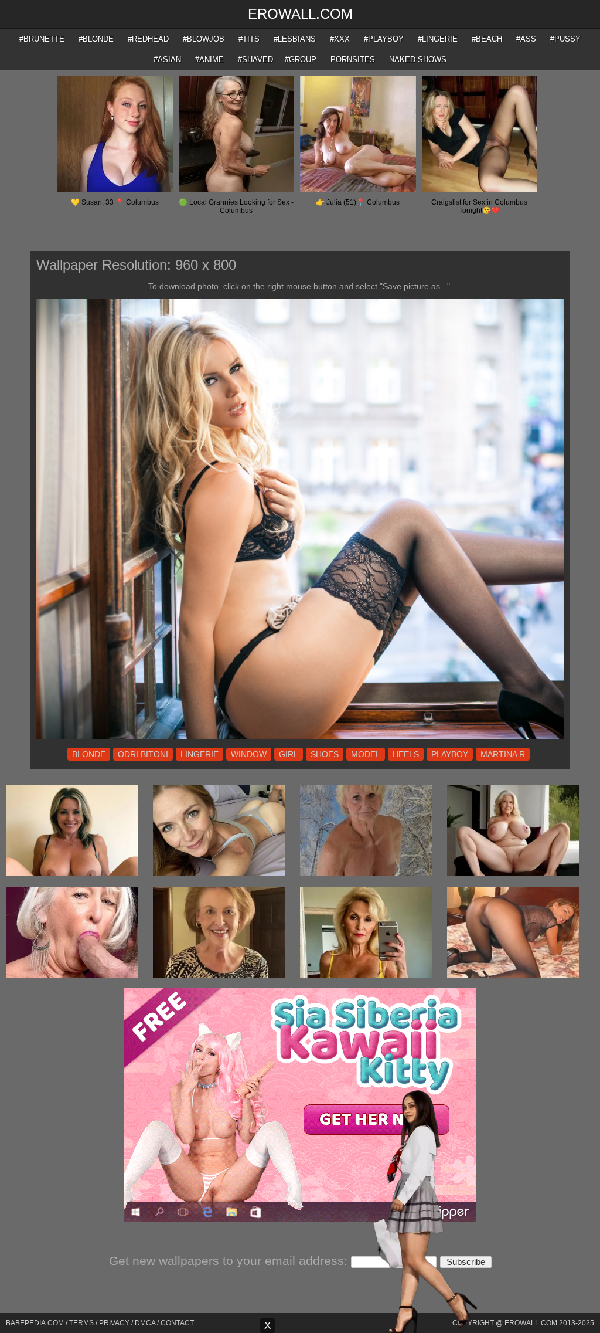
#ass (526, 39)
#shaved (255, 59)
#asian (167, 59)
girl (288, 754)
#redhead (148, 39)
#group (300, 59)
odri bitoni (143, 754)
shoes (325, 754)
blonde (88, 754)
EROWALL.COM (300, 14)
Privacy (114, 1323)
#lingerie (438, 39)
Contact (177, 1323)
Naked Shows (417, 59)
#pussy (565, 39)
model (365, 754)
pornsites (352, 59)
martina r (502, 754)
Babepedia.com (35, 1323)
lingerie (199, 754)
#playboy (384, 39)
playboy (449, 754)
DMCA (145, 1323)
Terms (81, 1323)
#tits (249, 39)
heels (406, 754)
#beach (487, 39)
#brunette (41, 39)
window (249, 754)
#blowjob (203, 39)
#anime (209, 59)
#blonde (96, 39)
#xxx (340, 39)
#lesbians (295, 39)
